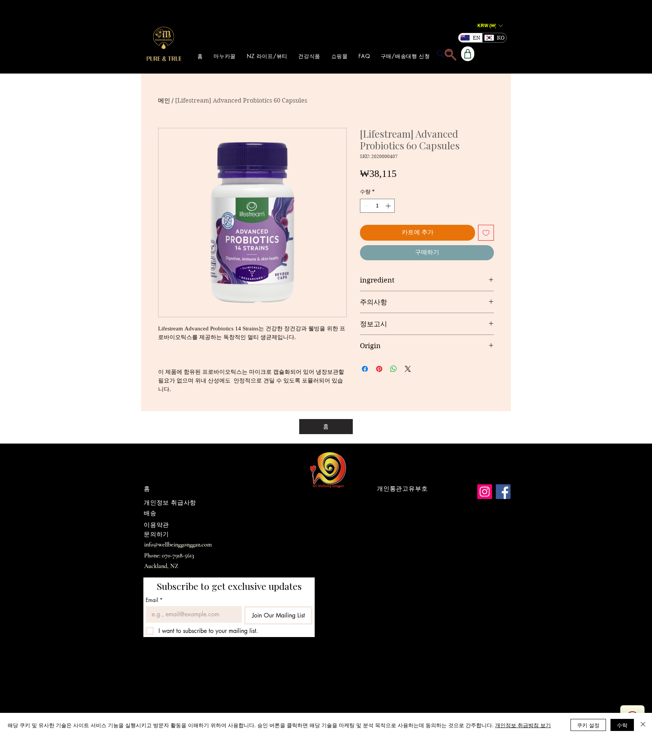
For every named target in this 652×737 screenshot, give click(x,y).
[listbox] (489, 25)
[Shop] (467, 53)
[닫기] (642, 725)
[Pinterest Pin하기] (379, 368)
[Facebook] (503, 491)
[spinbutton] (377, 205)
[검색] (440, 54)
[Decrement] (366, 205)
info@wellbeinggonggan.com (178, 544)
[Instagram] (484, 491)
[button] (489, 25)
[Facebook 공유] (364, 368)
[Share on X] (407, 368)
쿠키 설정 (588, 725)
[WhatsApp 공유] (393, 368)
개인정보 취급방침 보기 (523, 725)
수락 (622, 725)
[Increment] (389, 205)
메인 (164, 100)
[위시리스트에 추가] (486, 233)
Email (154, 600)
